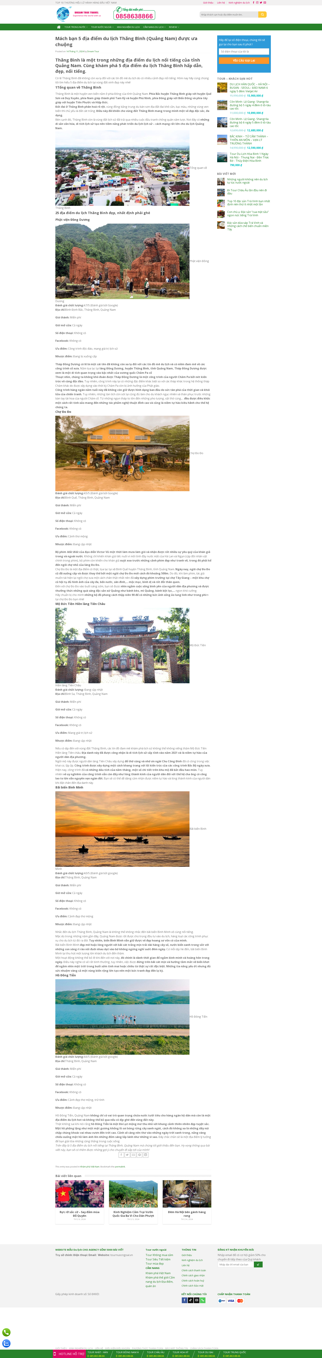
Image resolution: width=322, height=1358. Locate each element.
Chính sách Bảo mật (193, 1285)
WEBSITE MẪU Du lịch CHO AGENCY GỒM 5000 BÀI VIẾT (89, 1249)
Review (173, 27)
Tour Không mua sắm (159, 1255)
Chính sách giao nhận (193, 1275)
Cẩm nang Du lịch (153, 27)
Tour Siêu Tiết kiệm (158, 1259)
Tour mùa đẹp (155, 1263)
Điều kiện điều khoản (117, 1348)
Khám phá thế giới (157, 1277)
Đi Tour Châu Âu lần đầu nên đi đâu (247, 192)
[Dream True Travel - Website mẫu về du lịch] (79, 14)
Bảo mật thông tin (176, 1348)
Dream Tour (93, 51)
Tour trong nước (75, 27)
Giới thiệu (208, 2)
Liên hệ (221, 2)
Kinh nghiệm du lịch (239, 2)
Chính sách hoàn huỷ (193, 1280)
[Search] (262, 14)
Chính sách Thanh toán (204, 1348)
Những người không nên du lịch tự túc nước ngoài (247, 181)
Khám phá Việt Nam (89, 1166)
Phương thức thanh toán (147, 1348)
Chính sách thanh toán (194, 1270)
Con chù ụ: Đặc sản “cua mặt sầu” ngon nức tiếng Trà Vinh (248, 213)
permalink (120, 1166)
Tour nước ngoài (101, 27)
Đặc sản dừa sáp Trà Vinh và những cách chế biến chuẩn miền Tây (248, 226)
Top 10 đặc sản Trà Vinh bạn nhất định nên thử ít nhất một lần (248, 203)
